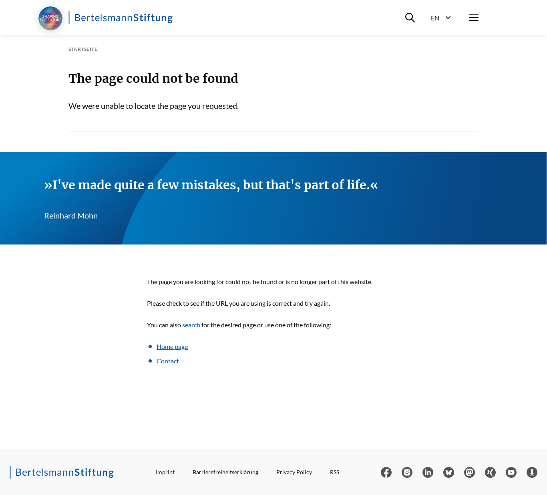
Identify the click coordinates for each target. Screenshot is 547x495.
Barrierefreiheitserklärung (225, 472)
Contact (168, 361)
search (191, 325)
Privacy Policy (294, 472)
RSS (334, 472)
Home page (172, 346)
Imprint (165, 472)
